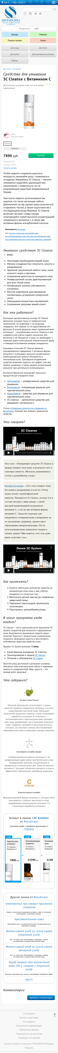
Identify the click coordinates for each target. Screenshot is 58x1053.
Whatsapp (49, 1043)
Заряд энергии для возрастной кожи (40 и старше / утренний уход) (29, 965)
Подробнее (29, 829)
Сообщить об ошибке (29, 1038)
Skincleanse (13, 381)
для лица (30, 236)
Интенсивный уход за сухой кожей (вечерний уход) (29, 948)
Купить (41, 155)
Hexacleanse (14, 393)
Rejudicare (21, 229)
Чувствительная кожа (29, 919)
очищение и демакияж (43, 239)
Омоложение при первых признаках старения (29, 905)
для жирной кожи (31, 233)
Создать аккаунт (18, 2)
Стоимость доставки (10, 168)
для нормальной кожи (42, 236)
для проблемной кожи (13, 239)
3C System (40, 818)
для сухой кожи (28, 239)
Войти (6, 2)
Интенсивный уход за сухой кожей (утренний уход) (29, 932)
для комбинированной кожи (15, 236)
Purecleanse (13, 387)
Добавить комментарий (41, 997)
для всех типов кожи (16, 233)
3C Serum (40, 655)
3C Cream (38, 658)
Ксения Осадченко (14, 485)
